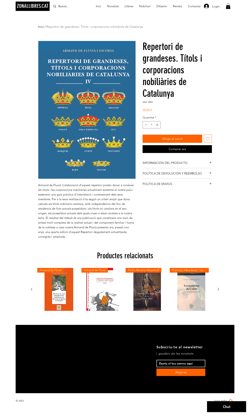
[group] (125, 289)
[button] (228, 6)
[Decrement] (145, 124)
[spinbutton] (151, 124)
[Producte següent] (218, 289)
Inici (41, 26)
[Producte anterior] (31, 289)
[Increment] (157, 124)
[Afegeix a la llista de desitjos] (208, 139)
